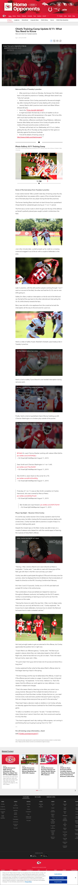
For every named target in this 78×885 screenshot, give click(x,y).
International (2, 809)
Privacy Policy (28, 881)
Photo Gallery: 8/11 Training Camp (30, 146)
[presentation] (75, 791)
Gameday (28, 804)
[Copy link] (60, 41)
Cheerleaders (15, 819)
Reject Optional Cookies (58, 877)
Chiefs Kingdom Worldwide (65, 819)
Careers (52, 807)
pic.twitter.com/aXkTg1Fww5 (26, 496)
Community (15, 821)
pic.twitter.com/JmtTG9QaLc (26, 455)
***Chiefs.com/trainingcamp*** (28, 733)
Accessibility (30, 870)
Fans (28, 814)
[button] (39, 65)
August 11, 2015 (43, 458)
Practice (28, 809)
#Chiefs (19, 453)
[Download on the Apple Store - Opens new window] (33, 856)
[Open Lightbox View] (39, 169)
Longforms (2, 806)
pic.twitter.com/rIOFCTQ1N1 (50, 505)
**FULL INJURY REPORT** (35, 110)
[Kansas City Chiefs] (39, 863)
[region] (39, 878)
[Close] (75, 877)
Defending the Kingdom (41, 805)
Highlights (15, 810)
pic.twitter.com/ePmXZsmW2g (27, 478)
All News (2, 804)
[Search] (57, 16)
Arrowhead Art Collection (53, 827)
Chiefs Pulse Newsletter (3, 817)
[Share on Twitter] (54, 41)
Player (28, 806)
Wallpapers (65, 815)
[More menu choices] (48, 16)
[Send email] (57, 41)
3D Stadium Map (65, 824)
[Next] (47, 181)
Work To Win (15, 807)
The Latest (15, 828)
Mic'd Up (15, 816)
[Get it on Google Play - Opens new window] (44, 856)
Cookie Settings (58, 874)
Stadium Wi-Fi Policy (53, 815)
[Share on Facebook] (51, 41)
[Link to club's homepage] (4, 16)
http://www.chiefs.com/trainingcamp (29, 137)
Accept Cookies (58, 881)
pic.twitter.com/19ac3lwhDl (26, 467)
